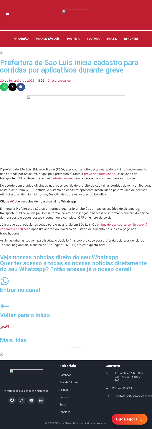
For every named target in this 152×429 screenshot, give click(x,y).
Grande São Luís (48, 38)
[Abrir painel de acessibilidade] (142, 214)
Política (73, 38)
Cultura (93, 38)
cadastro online (61, 178)
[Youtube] (31, 400)
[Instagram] (21, 400)
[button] (4, 87)
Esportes (131, 38)
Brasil (112, 38)
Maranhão (21, 38)
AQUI (13, 201)
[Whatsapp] (41, 400)
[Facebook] (12, 400)
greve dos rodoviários (99, 174)
